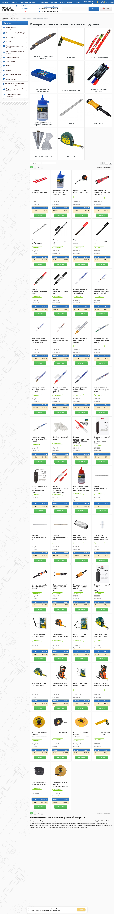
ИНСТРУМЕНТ (15, 18)
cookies (39, 908)
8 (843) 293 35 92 (89, 2)
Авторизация (110, 2)
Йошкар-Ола (101, 1)
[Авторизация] (113, 1)
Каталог (5, 18)
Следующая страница (103, 167)
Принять (81, 909)
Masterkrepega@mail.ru (51, 7)
